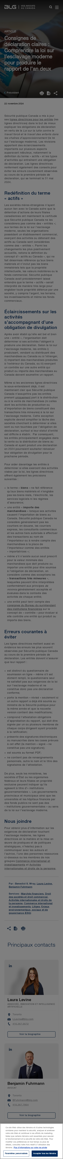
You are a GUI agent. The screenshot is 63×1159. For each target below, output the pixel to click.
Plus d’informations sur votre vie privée (30, 1148)
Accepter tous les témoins (44, 1153)
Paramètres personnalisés (16, 1153)
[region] (31, 1141)
